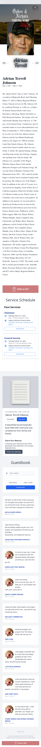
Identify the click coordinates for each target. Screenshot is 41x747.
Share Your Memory (14, 452)
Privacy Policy (15, 738)
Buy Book (22, 419)
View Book (10, 419)
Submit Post (20, 487)
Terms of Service (26, 738)
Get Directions (20, 329)
